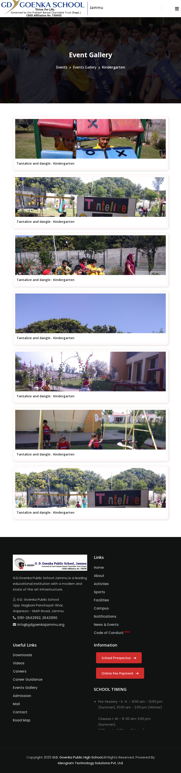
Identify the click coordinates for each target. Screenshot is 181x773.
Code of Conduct (112, 632)
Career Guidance (27, 679)
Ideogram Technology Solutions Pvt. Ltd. (90, 763)
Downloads (22, 655)
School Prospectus (117, 658)
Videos (19, 663)
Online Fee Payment (118, 673)
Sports (99, 592)
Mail (16, 704)
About (99, 575)
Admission (22, 695)
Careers (19, 671)
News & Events (106, 624)
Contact (20, 712)
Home (99, 567)
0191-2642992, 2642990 (37, 617)
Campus (101, 608)
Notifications (105, 616)
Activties (101, 584)
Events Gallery (84, 67)
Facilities (101, 600)
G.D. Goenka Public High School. (77, 757)
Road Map (21, 720)
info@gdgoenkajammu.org (40, 624)
